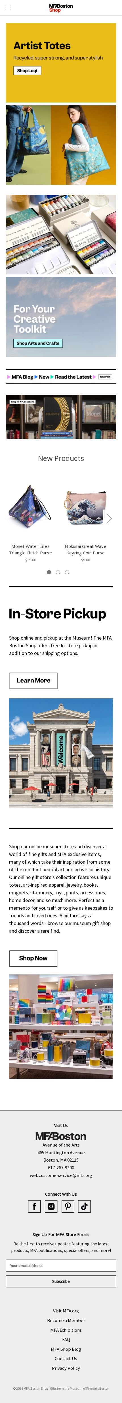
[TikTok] (84, 1206)
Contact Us (66, 1358)
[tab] (49, 572)
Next (109, 518)
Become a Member (66, 1320)
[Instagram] (51, 1206)
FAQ (66, 1339)
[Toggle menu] (8, 8)
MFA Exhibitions (66, 1330)
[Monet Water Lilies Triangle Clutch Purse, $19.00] (30, 508)
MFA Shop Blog (66, 1349)
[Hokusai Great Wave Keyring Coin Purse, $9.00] (85, 508)
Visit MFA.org (66, 1311)
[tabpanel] (30, 519)
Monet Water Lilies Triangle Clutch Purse (30, 549)
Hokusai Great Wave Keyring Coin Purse (85, 549)
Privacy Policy (66, 1368)
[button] (61, 63)
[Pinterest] (68, 1206)
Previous (7, 518)
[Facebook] (34, 1206)
